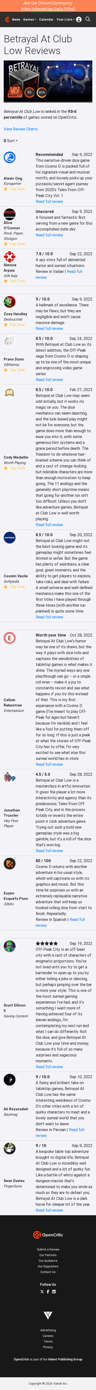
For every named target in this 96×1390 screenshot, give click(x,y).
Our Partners (48, 1255)
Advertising (48, 1330)
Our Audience (48, 1261)
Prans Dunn (14, 359)
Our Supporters (48, 1266)
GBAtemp (11, 364)
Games (28, 19)
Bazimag (10, 1114)
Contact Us (48, 1272)
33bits (8, 904)
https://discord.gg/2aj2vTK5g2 (48, 8)
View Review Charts (21, 129)
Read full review (49, 201)
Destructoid (13, 319)
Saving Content (16, 1016)
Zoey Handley (15, 314)
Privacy (48, 1347)
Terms (48, 1341)
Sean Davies (14, 1181)
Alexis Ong (13, 178)
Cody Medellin (16, 457)
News (16, 19)
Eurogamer (12, 183)
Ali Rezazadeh (16, 1109)
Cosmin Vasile (16, 576)
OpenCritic (21, 1359)
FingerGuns (13, 1186)
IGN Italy (10, 276)
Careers (48, 1336)
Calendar (46, 19)
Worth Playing (15, 463)
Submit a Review (48, 1249)
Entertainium (14, 710)
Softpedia (11, 581)
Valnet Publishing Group (65, 1359)
